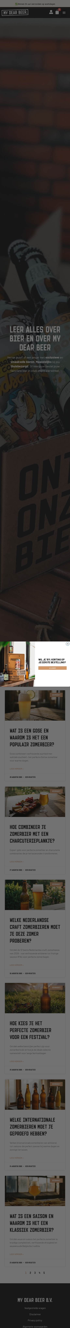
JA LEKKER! (52, 668)
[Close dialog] (68, 644)
